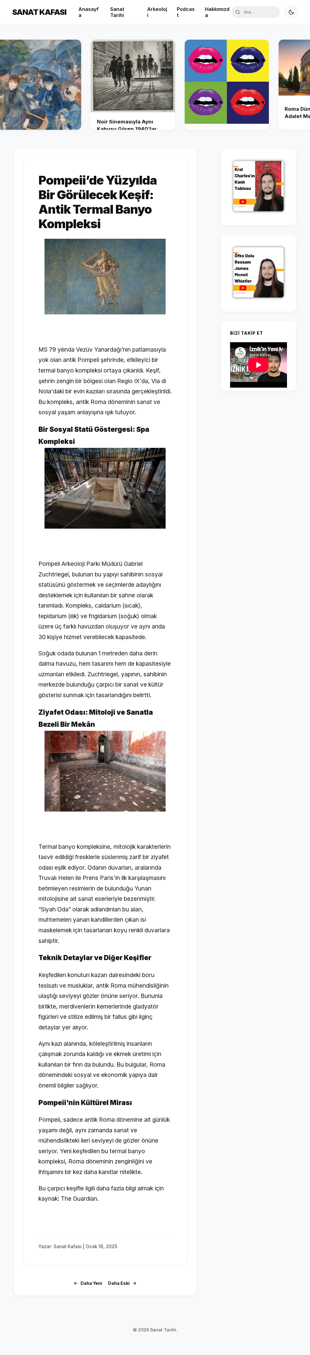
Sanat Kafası (39, 12)
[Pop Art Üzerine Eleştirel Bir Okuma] (201, 84)
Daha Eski (119, 1283)
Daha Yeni (91, 1283)
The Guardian (79, 1198)
